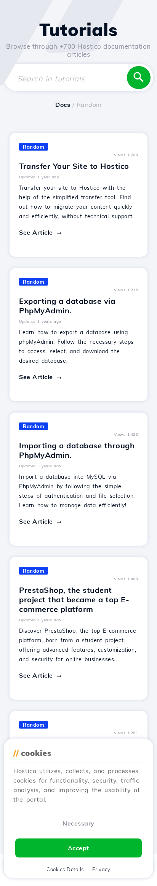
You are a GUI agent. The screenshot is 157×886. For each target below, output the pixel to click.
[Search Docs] (139, 77)
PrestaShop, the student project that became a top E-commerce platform (74, 599)
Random (33, 147)
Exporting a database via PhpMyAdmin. (67, 305)
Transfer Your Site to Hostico (74, 166)
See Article (36, 232)
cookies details (65, 869)
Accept (78, 848)
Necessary (78, 823)
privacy (101, 869)
